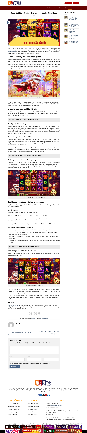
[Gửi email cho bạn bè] (34, 313)
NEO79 (16, 8)
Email (28, 356)
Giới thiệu (23, 8)
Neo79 (10, 388)
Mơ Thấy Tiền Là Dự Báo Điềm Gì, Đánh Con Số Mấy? (73, 37)
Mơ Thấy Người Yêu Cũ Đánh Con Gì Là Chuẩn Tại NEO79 (73, 43)
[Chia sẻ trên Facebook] (29, 313)
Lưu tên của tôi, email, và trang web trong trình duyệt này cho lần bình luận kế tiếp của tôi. (31, 363)
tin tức (70, 8)
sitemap (48, 416)
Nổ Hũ (48, 8)
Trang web (46, 356)
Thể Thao (42, 8)
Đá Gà (53, 8)
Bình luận (12, 345)
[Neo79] (14, 3)
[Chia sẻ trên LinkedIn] (39, 313)
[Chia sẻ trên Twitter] (32, 313)
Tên (11, 356)
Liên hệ (64, 8)
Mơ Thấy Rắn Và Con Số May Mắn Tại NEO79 (74, 31)
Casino (30, 8)
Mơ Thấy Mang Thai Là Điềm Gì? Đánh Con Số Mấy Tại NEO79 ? (73, 19)
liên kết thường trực (44, 318)
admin (39, 17)
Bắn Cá (36, 8)
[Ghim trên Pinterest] (36, 313)
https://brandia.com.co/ (56, 405)
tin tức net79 (33, 318)
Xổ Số (58, 8)
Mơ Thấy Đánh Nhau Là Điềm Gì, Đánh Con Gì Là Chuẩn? (74, 25)
